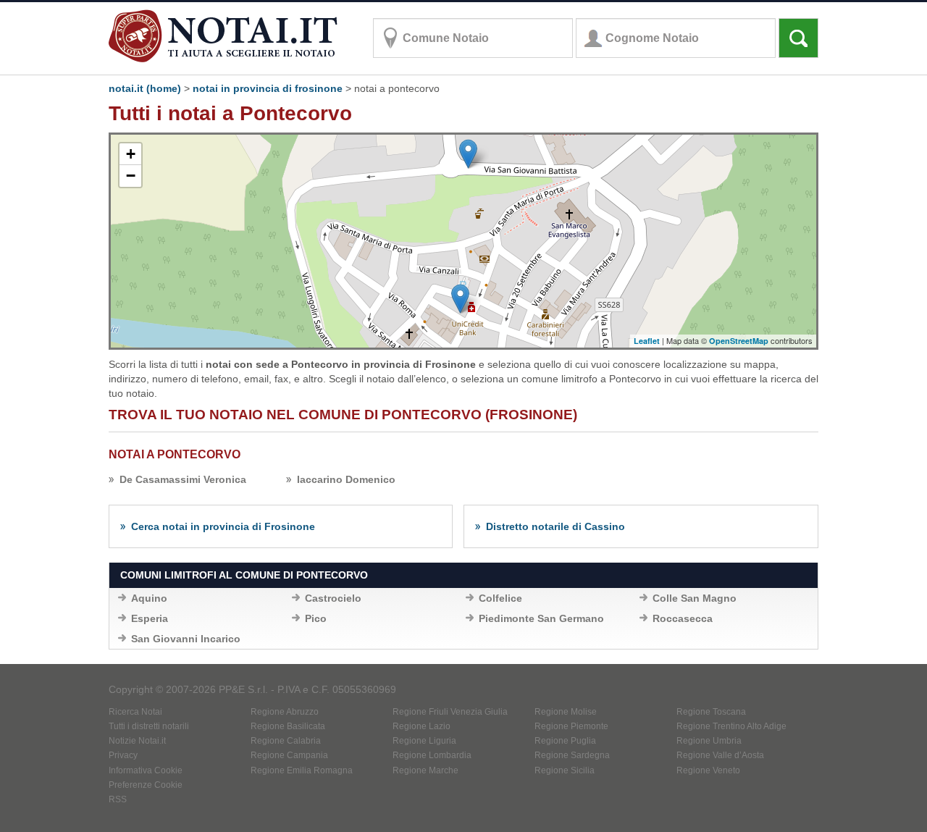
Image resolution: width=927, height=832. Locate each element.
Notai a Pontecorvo (174, 454)
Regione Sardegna (572, 755)
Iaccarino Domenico (346, 479)
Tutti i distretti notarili (149, 726)
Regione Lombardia (432, 755)
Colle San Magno (695, 598)
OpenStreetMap (738, 340)
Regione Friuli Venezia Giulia (450, 712)
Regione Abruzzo (285, 712)
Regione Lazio (421, 726)
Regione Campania (289, 755)
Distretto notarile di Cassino (555, 526)
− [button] (130, 176)
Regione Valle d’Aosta (720, 755)
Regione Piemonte (571, 726)
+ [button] (130, 154)
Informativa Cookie (146, 770)
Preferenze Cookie (146, 785)
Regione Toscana (711, 712)
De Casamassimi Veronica (182, 479)
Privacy (123, 755)
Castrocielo (333, 598)
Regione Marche (425, 770)
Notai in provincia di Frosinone (268, 88)
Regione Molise (565, 712)
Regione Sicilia (564, 770)
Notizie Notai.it (137, 741)
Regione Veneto (708, 770)
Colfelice (500, 598)
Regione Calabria (286, 741)
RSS (118, 799)
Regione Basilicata (288, 726)
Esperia (149, 618)
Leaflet (647, 340)
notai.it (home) (145, 88)
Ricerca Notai (135, 712)
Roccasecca (683, 618)
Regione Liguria (424, 741)
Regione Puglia (565, 741)
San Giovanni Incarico (185, 638)
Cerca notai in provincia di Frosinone (223, 526)
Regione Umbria (709, 741)
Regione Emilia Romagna (302, 770)
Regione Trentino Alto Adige (731, 726)
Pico (316, 618)
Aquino (149, 598)
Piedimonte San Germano (541, 618)
